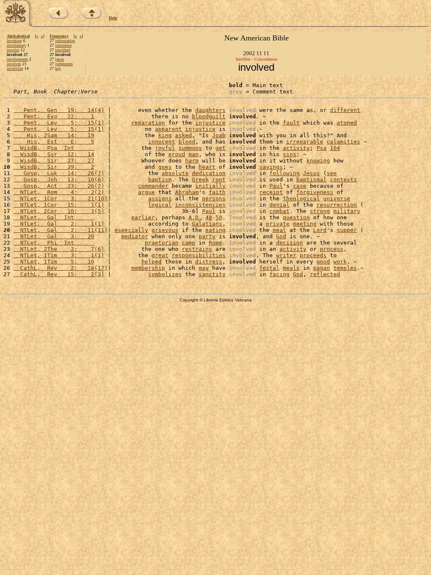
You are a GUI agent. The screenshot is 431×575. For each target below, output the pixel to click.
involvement (17, 59)
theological (301, 198)
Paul (276, 186)
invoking (14, 40)
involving (15, 68)
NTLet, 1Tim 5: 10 (53, 261)
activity (296, 148)
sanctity (212, 274)
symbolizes (165, 274)
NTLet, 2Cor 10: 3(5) (58, 211)
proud (176, 154)
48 (208, 217)
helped (151, 261)
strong (320, 211)
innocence (63, 45)
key (58, 68)
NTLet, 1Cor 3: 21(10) (60, 198)
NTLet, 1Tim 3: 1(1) (58, 255)
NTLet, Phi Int (53, 243)
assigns (160, 198)
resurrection (337, 205)
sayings (271, 167)
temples (345, 268)
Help (113, 18)
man (194, 154)
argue (146, 192)
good (323, 261)
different (345, 110)
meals (291, 268)
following (284, 173)
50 (219, 217)
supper (347, 230)
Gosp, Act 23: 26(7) (58, 186)
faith (217, 192)
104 (335, 148)
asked (183, 135)
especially (131, 230)
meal (279, 230)
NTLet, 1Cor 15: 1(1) (58, 205)
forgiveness (314, 192)
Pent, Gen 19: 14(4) (58, 110)
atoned (347, 123)
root (219, 179)
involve (13, 50)
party (207, 236)
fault (291, 123)
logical (160, 205)
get (221, 148)
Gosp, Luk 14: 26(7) (58, 173)
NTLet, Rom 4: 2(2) (58, 192)
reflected (325, 274)
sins (289, 154)
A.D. (195, 217)
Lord (320, 230)
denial (279, 205)
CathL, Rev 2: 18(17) (60, 268)
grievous (165, 230)
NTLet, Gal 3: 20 (53, 236)
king (165, 135)
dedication (209, 173)
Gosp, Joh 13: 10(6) (58, 179)
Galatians (207, 224)
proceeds (313, 255)
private (278, 224)
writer (286, 255)
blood (186, 141)
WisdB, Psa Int (53, 148)
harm (192, 160)
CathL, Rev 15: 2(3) (58, 274)
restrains (197, 249)
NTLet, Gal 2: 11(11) (60, 230)
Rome (215, 243)
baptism (160, 179)
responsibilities (199, 255)
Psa (322, 148)
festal (269, 268)
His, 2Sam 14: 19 (53, 135)
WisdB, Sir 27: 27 (53, 160)
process (331, 249)
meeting (305, 224)
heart (207, 167)
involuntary (16, 45)
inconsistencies (200, 205)
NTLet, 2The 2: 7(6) (58, 249)
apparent (168, 129)
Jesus (311, 173)
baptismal (311, 179)
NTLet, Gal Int (53, 217)
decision (289, 243)
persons (214, 198)
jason (59, 59)
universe (336, 198)
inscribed (62, 50)
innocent (161, 141)
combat (279, 211)
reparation (148, 123)
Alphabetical (18, 36)
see (332, 173)
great (160, 255)
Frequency (59, 36)
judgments (64, 63)
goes (165, 167)
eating (215, 230)
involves (14, 63)
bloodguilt (209, 116)
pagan (321, 268)
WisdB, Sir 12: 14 (53, 154)
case (299, 186)
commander (153, 186)
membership (148, 268)
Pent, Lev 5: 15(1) (58, 123)
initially (210, 186)
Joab (219, 135)
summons (190, 148)
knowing (318, 160)
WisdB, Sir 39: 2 (53, 167)
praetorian (161, 243)
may (204, 268)
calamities (343, 141)
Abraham (187, 192)
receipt (271, 192)
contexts (343, 179)
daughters (210, 110)
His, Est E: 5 (53, 141)
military (346, 211)
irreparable (304, 141)
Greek (200, 179)
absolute (175, 173)
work (340, 261)
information (65, 40)
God (281, 236)
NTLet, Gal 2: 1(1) (58, 224)
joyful (165, 148)
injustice (210, 123)
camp (188, 243)
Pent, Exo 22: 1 (53, 116)
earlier (143, 217)
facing (279, 274)
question (296, 217)
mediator (134, 236)
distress (208, 261)
